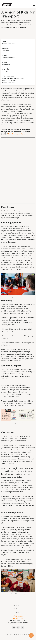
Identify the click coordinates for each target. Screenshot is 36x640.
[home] (6, 4)
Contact (16, 609)
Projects (16, 605)
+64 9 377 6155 (18, 618)
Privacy (16, 612)
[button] (34, 5)
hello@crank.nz (18, 616)
